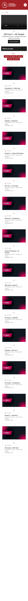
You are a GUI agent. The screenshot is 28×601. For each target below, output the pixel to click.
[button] (25, 5)
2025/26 (7, 56)
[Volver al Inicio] (9, 5)
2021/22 (17, 59)
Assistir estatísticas (14, 41)
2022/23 (10, 59)
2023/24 (20, 56)
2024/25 (13, 56)
